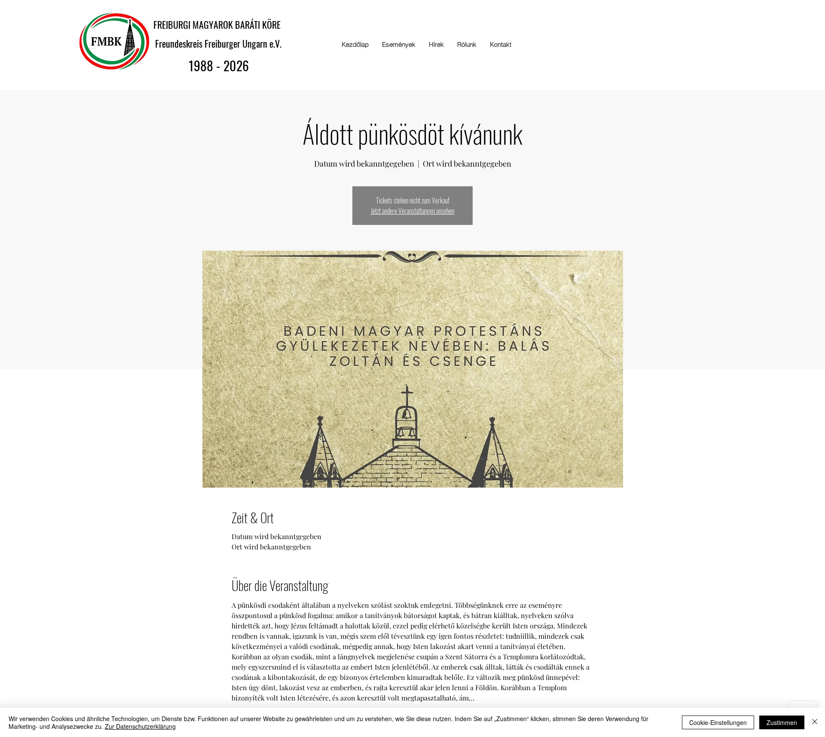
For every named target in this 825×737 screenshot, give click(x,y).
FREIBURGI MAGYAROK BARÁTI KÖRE (219, 24)
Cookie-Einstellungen (718, 722)
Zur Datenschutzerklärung (140, 726)
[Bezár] (815, 722)
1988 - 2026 (219, 65)
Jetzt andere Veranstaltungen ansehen (412, 211)
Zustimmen (782, 722)
